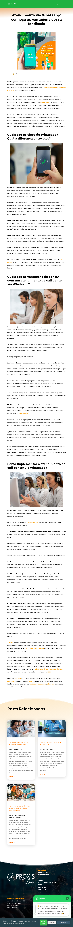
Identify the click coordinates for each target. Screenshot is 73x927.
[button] (67, 898)
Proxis (18, 74)
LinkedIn (50, 684)
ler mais (12, 776)
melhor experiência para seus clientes (48, 669)
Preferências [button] (64, 922)
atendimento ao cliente (35, 648)
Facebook (42, 684)
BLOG (40, 885)
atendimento (45, 102)
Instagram (33, 684)
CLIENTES (42, 887)
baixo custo (23, 413)
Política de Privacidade (16, 923)
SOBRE (40, 880)
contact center (32, 522)
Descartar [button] (52, 922)
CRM (49, 672)
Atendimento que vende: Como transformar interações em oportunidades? (19, 808)
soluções (10, 681)
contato (18, 678)
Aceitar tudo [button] (43, 922)
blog (30, 681)
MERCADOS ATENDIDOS (47, 882)
